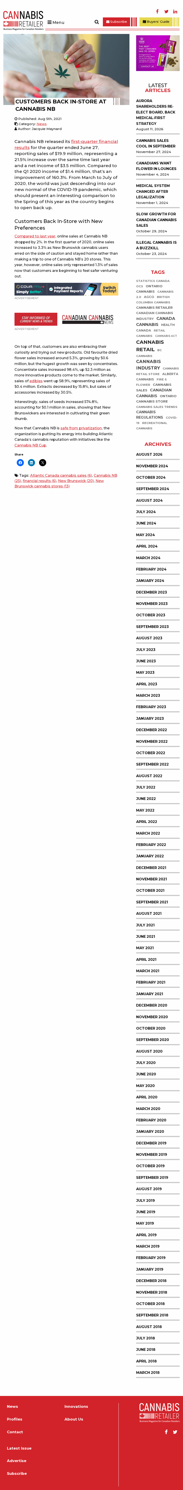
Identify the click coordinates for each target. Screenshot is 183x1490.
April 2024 (147, 546)
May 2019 (145, 1223)
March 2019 (148, 1246)
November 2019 (151, 1154)
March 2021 (147, 971)
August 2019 (149, 1189)
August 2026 (149, 454)
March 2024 (148, 558)
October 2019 (150, 1166)
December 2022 (151, 730)
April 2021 (146, 959)
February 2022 (151, 845)
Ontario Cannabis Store (156, 398)
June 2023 (146, 661)
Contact (15, 1432)
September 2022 (152, 764)
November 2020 (152, 1017)
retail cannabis (150, 333)
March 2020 (148, 1109)
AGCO (149, 297)
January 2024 (150, 581)
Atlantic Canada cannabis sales (61, 475)
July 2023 (145, 650)
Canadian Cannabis (154, 393)
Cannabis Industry (148, 365)
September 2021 (152, 902)
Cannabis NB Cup (30, 445)
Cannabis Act (166, 336)
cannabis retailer (154, 308)
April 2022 (146, 822)
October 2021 (150, 890)
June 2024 (146, 523)
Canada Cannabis (155, 322)
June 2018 (145, 1349)
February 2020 (151, 1120)
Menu (58, 22)
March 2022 (148, 833)
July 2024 (146, 512)
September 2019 (152, 1177)
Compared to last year (35, 236)
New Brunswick (76, 481)
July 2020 (146, 1063)
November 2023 (152, 604)
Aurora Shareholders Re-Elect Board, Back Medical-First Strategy (155, 112)
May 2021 (145, 948)
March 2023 (148, 695)
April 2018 (146, 1361)
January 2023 (150, 718)
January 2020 (150, 1131)
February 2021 (150, 982)
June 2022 (146, 799)
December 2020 (151, 1005)
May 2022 (145, 810)
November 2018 (151, 1292)
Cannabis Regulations (149, 415)
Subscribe (118, 21)
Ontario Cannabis (149, 289)
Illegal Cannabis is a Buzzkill (156, 245)
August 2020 (149, 1051)
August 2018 (149, 1327)
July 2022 (145, 787)
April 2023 (146, 684)
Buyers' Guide (157, 21)
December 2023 (151, 592)
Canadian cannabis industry (154, 316)
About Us (73, 1419)
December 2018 (151, 1281)
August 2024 (149, 500)
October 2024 (151, 477)
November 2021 (151, 879)
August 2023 (149, 638)
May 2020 (145, 1086)
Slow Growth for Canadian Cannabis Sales (156, 219)
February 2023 (151, 707)
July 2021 (145, 925)
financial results (39, 481)
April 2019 (146, 1235)
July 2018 (145, 1338)
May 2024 (145, 535)
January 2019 (149, 1269)
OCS (139, 286)
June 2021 (145, 936)
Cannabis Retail (150, 346)
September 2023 (152, 627)
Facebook (157, 11)
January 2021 (149, 994)
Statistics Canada (153, 281)
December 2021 (151, 868)
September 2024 (152, 489)
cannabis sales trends (156, 407)
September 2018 (152, 1315)
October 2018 (150, 1304)
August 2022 (149, 776)
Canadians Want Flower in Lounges (156, 166)
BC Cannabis (149, 353)
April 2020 (146, 1097)
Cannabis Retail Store (157, 371)
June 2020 (146, 1074)
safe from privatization (81, 428)
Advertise (16, 1461)
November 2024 (152, 466)
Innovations (76, 1406)
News (42, 124)
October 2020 (150, 1028)
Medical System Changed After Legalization (153, 191)
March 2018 (148, 1373)
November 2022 (152, 741)
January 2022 (150, 856)
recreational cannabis (151, 426)
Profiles (14, 1419)
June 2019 (145, 1212)
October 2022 (150, 753)
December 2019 (151, 1143)
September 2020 (152, 1040)
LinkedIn (175, 11)
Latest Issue (19, 1448)
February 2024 (151, 569)
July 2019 (145, 1200)
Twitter (166, 11)
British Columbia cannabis (153, 300)
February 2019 (151, 1258)
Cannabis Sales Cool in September (155, 143)
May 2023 (145, 672)
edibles (36, 381)
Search (96, 21)
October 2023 (150, 615)
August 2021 (149, 913)
